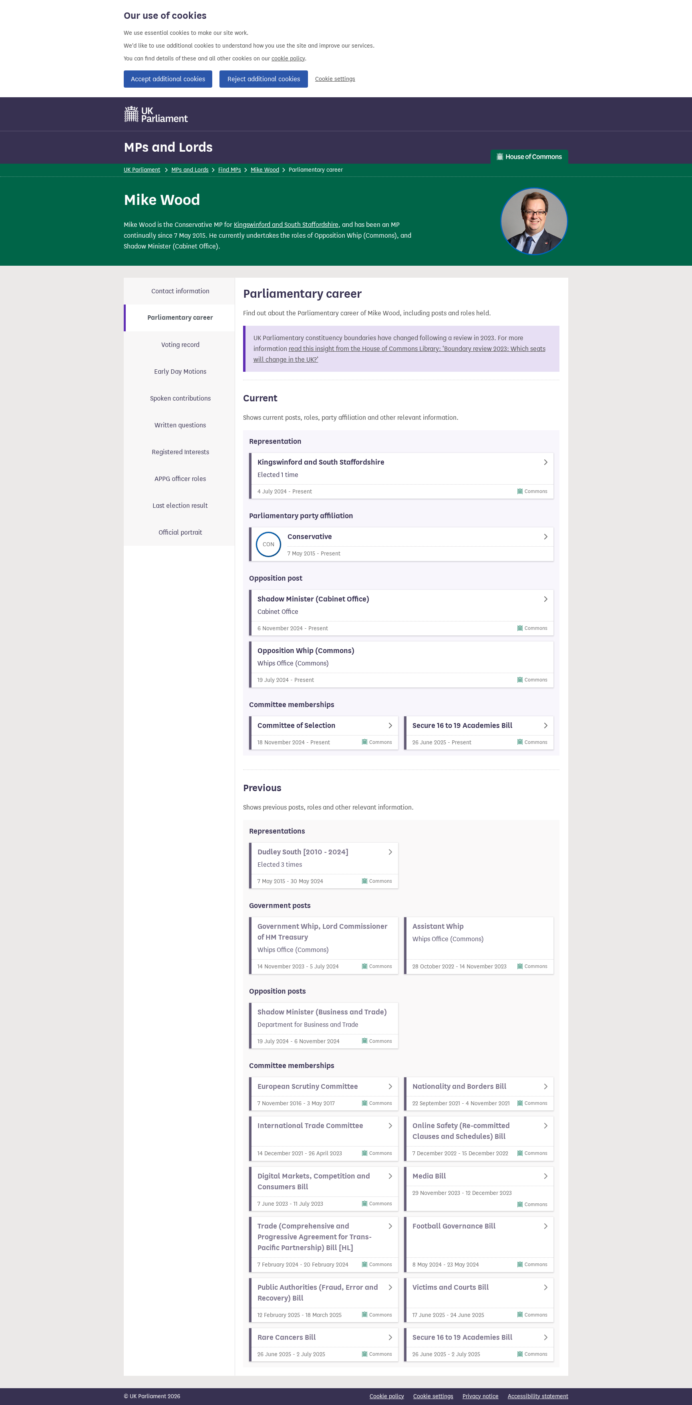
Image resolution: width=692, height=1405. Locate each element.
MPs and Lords (168, 147)
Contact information (180, 291)
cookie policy (288, 58)
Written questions (180, 425)
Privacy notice (481, 1396)
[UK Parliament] (156, 114)
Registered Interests (180, 452)
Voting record (180, 345)
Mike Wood (265, 169)
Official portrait (180, 532)
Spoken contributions (180, 398)
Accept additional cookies (168, 79)
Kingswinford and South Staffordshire (286, 224)
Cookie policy (387, 1396)
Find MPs (229, 169)
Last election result (180, 505)
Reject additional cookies (263, 79)
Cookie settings (335, 79)
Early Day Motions (180, 371)
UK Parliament (142, 169)
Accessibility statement (538, 1396)
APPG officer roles (180, 479)
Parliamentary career (180, 318)
